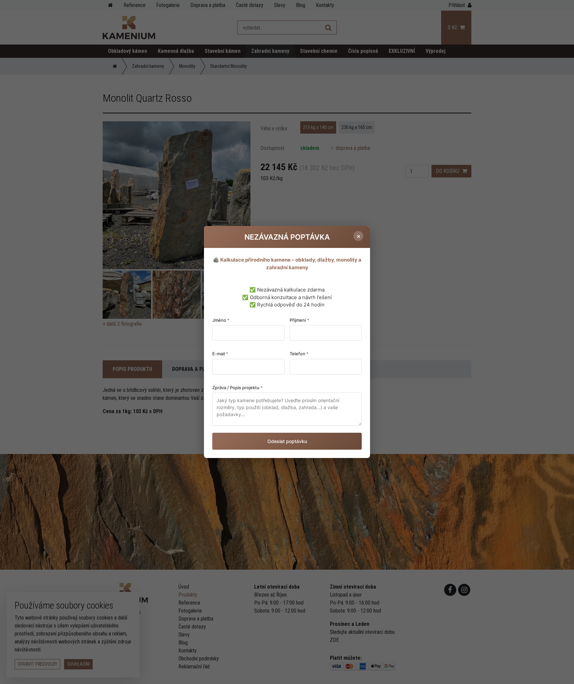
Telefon (299, 353)
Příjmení (299, 320)
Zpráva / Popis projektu (237, 387)
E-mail (220, 353)
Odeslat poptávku (287, 441)
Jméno (221, 320)
